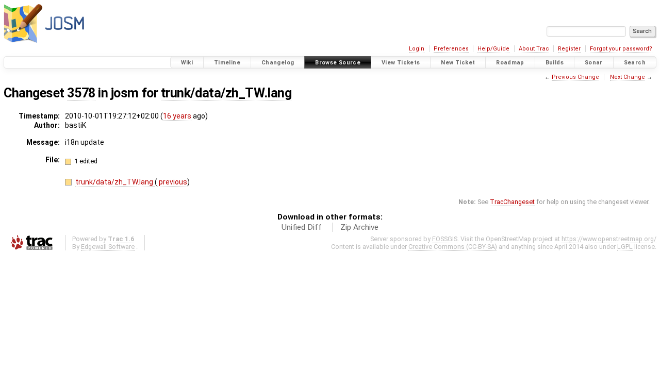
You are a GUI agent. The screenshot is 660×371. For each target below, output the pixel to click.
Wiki (187, 62)
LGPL (625, 246)
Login (416, 48)
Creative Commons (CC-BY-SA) (452, 246)
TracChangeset (512, 202)
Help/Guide (493, 48)
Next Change (627, 77)
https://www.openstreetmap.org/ (609, 239)
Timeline (227, 62)
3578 (81, 93)
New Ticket (458, 62)
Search (635, 62)
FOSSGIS (444, 239)
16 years (177, 116)
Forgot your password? (621, 48)
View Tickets (401, 62)
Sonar (594, 62)
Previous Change (575, 77)
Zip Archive (359, 227)
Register (569, 48)
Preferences (451, 48)
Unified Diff (302, 227)
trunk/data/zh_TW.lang (226, 93)
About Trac (534, 48)
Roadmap (510, 62)
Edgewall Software (108, 246)
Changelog (277, 62)
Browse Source (337, 62)
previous (172, 182)
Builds (555, 62)
